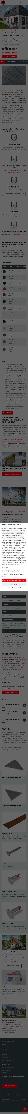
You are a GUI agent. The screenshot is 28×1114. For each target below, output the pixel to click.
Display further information (13, 587)
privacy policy (5, 562)
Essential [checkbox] (6, 567)
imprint (12, 562)
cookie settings (18, 564)
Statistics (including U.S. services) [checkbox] (12, 571)
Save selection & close (14, 584)
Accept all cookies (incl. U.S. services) (14, 580)
